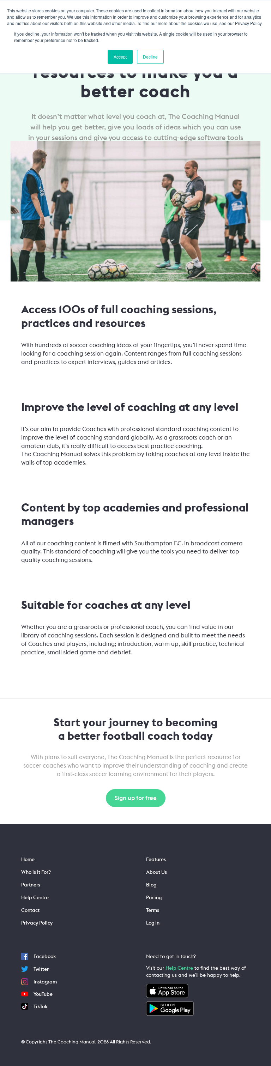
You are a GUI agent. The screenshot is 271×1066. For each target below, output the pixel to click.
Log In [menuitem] (152, 923)
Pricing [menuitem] (154, 897)
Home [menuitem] (28, 859)
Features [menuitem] (156, 859)
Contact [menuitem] (30, 910)
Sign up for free (136, 798)
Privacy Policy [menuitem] (37, 923)
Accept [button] (120, 57)
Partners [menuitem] (30, 885)
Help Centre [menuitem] (35, 897)
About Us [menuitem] (156, 872)
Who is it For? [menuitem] (36, 872)
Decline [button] (150, 57)
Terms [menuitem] (152, 910)
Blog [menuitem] (151, 885)
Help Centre (179, 968)
